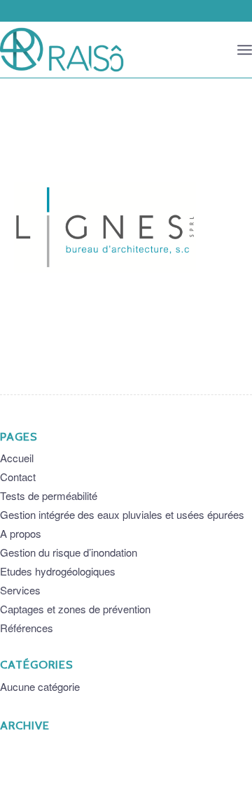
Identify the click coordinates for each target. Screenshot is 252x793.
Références (26, 627)
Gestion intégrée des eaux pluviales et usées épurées (122, 514)
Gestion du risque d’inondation (68, 552)
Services (20, 590)
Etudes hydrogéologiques (57, 571)
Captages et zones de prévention (75, 608)
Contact (18, 476)
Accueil (17, 457)
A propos (20, 533)
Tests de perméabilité (48, 495)
